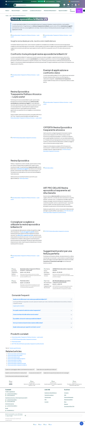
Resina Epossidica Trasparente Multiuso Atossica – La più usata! (26, 118)
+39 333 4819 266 (11, 401)
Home (7, 15)
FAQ (45, 399)
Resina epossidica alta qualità (15, 355)
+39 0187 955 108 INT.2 (12, 393)
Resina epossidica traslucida (15, 361)
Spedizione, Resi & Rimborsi (51, 392)
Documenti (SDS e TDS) (69, 406)
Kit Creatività (72, 10)
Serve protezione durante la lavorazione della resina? (28, 323)
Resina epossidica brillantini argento (16, 358)
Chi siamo (66, 392)
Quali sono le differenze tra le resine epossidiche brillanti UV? (30, 299)
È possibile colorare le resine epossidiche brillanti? (27, 318)
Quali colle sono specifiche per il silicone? (47, 369)
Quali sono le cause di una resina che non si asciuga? (56, 373)
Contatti (46, 401)
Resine (7, 10)
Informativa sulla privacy (9, 418)
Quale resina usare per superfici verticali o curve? (27, 327)
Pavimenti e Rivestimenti (50, 10)
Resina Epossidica (23, 178)
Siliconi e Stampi (16, 10)
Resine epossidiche (68, 399)
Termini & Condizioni (49, 395)
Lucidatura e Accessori (35, 10)
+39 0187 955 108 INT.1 (12, 399)
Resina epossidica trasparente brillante (17, 365)
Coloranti (24, 10)
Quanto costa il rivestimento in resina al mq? (16, 373)
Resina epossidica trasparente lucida (17, 363)
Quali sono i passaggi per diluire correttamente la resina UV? (19, 369)
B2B (65, 395)
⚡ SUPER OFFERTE (79, 10)
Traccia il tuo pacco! (75, 1)
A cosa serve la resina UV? (35, 373)
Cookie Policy (17, 418)
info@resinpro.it (10, 410)
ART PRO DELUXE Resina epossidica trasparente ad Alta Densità (28, 343)
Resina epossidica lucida (14, 357)
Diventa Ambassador (68, 397)
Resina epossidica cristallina (14, 360)
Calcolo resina (48, 397)
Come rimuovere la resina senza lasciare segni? (16, 376)
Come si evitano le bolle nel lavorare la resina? (25, 314)
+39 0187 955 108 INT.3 (12, 405)
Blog (65, 401)
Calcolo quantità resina (15, 348)
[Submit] (15, 5)
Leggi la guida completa (18, 305)
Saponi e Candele (63, 10)
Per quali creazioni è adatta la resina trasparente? (27, 310)
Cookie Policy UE (8, 420)
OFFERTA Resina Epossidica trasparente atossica (24, 339)
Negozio (66, 404)
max (10, 15)
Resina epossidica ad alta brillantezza (17, 354)
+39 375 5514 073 (11, 395)
